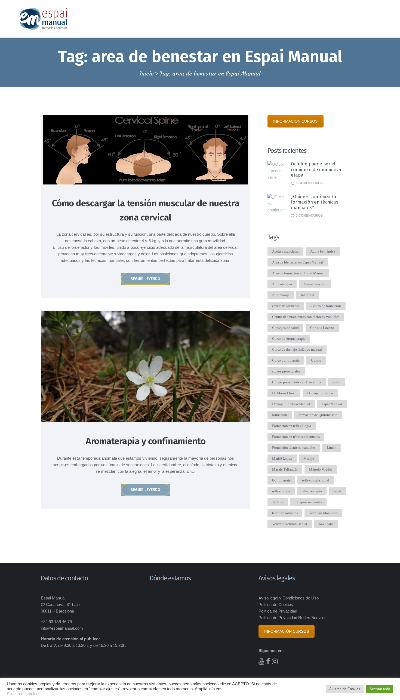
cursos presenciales (286, 371)
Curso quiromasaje (286, 360)
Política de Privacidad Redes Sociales (293, 617)
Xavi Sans (326, 524)
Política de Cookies (276, 604)
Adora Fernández (322, 251)
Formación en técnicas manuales (296, 437)
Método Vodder (320, 469)
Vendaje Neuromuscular (289, 524)
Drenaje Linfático (320, 393)
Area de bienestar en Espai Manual (297, 262)
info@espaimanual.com (62, 628)
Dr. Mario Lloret (284, 393)
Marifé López (282, 458)
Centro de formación (326, 306)
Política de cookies (24, 694)
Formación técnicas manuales (293, 448)
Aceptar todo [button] (380, 689)
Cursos (316, 360)
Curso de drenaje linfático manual (297, 349)
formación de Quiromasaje (318, 415)
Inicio (147, 73)
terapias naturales (285, 513)
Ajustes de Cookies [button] (344, 689)
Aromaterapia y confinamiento (145, 441)
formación (279, 415)
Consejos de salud (285, 328)
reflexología (281, 491)
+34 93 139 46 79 (56, 621)
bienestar (307, 295)
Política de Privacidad (278, 611)
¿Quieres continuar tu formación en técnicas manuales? (315, 202)
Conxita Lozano (322, 328)
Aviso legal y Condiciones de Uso (289, 598)
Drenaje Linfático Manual (291, 404)
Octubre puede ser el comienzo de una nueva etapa (316, 169)
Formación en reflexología (291, 426)
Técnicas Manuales (323, 513)
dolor (336, 382)
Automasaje (281, 295)
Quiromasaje (281, 480)
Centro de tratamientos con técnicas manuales (305, 317)
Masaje (308, 458)
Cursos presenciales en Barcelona (296, 382)
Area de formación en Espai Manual (298, 273)
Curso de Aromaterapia (289, 339)
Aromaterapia (282, 284)
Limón (332, 448)
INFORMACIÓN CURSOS (295, 121)
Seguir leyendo (145, 279)
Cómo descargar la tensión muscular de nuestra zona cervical (145, 210)
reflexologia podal (315, 480)
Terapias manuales (308, 502)
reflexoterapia (311, 491)
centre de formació (285, 306)
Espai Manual (332, 404)
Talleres (278, 502)
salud (337, 491)
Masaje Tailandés (285, 469)
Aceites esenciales (285, 251)
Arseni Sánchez (314, 284)
